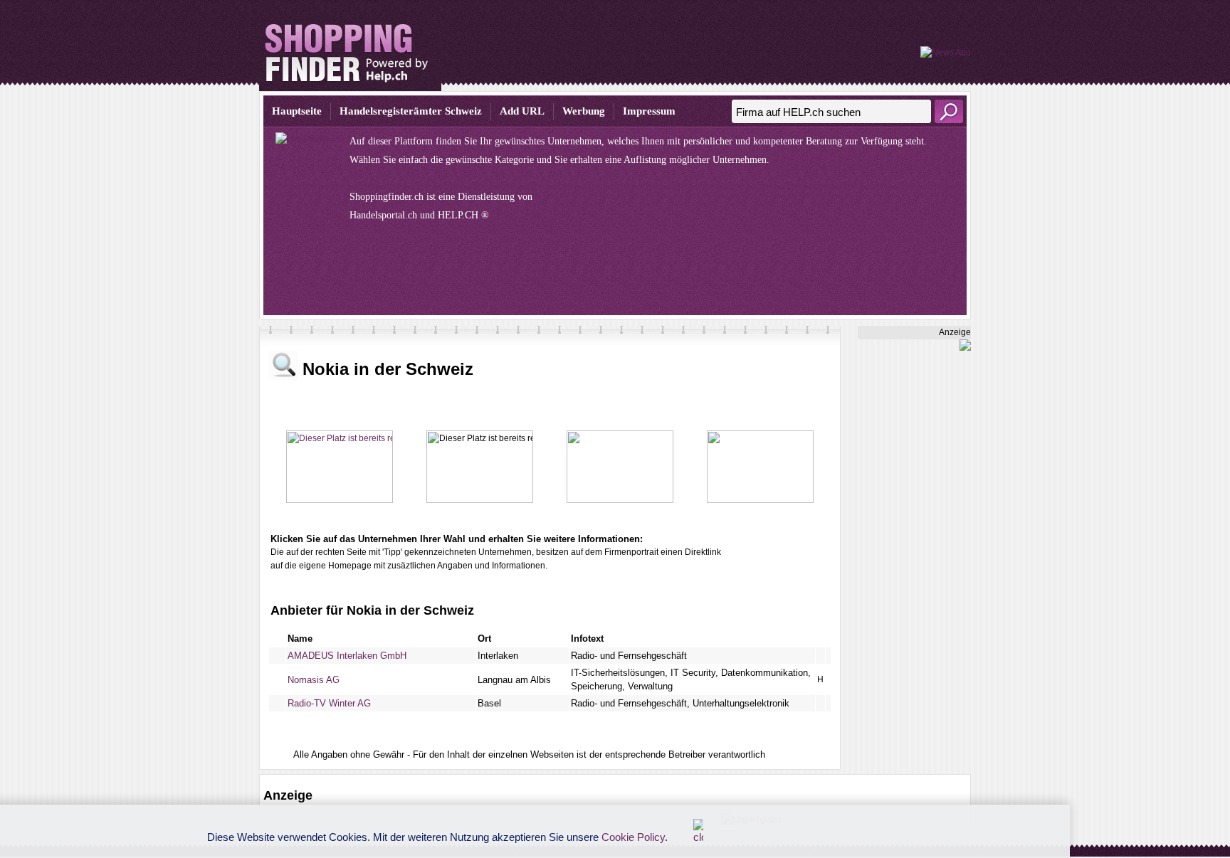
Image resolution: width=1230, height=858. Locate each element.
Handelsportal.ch (383, 215)
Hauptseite (297, 111)
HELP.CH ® (463, 215)
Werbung (583, 111)
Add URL (522, 111)
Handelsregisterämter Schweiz (411, 111)
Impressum (649, 111)
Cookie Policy (633, 837)
